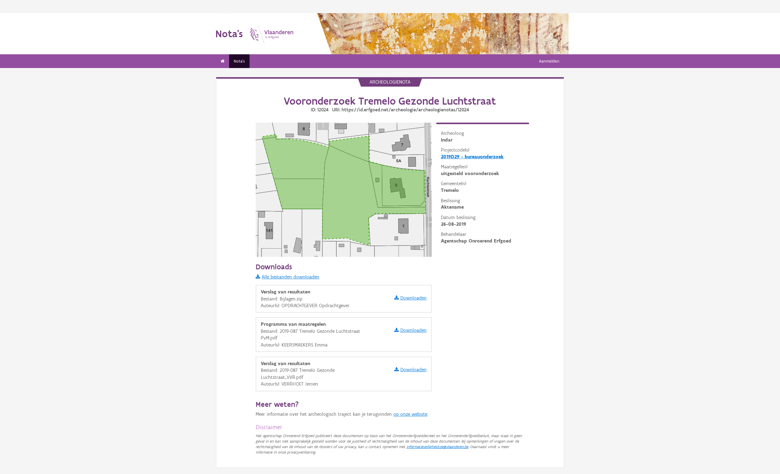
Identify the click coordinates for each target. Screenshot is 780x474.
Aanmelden (549, 61)
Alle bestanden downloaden (290, 277)
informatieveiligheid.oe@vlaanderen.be (437, 446)
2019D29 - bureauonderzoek (472, 157)
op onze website (410, 414)
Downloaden (413, 298)
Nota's (239, 61)
